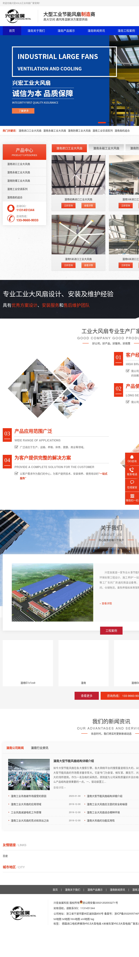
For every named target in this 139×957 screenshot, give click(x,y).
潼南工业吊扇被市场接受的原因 (46, 796)
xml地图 (85, 919)
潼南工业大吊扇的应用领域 (46, 804)
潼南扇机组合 (122, 130)
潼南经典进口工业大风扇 (78, 199)
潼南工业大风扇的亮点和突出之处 (46, 820)
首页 (12, 30)
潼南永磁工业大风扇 (54, 130)
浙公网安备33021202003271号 (100, 902)
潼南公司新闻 (15, 748)
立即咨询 (68, 205)
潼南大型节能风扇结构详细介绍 (73, 761)
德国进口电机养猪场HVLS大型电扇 (81, 923)
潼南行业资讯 (39, 748)
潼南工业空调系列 (102, 130)
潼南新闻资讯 (96, 30)
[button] (102, 122)
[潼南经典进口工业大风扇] (78, 175)
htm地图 (75, 919)
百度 (5, 856)
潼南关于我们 (36, 30)
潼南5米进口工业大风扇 (78, 259)
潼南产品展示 (66, 30)
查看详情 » (59, 787)
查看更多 (86, 696)
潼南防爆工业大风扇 (79, 130)
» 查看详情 (106, 603)
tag (92, 919)
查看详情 (88, 205)
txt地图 (57, 919)
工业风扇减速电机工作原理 (46, 812)
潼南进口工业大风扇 (30, 130)
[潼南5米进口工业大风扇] (78, 234)
